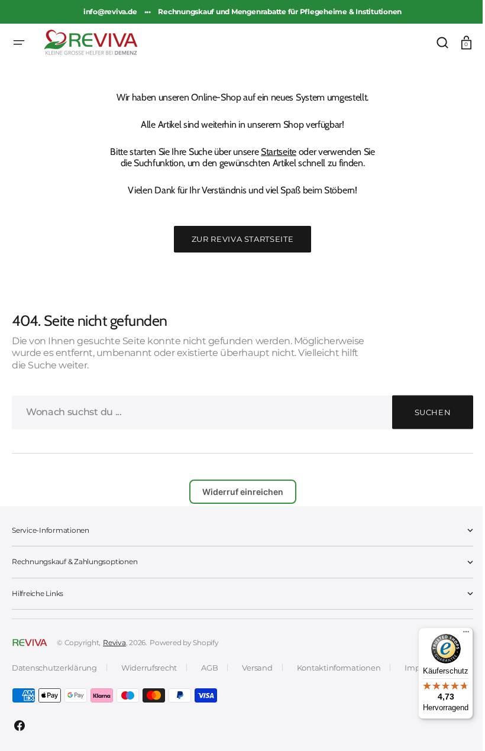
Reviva (114, 642)
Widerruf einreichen (238, 492)
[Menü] (457, 634)
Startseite (274, 151)
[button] (19, 43)
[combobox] (238, 412)
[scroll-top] (451, 726)
